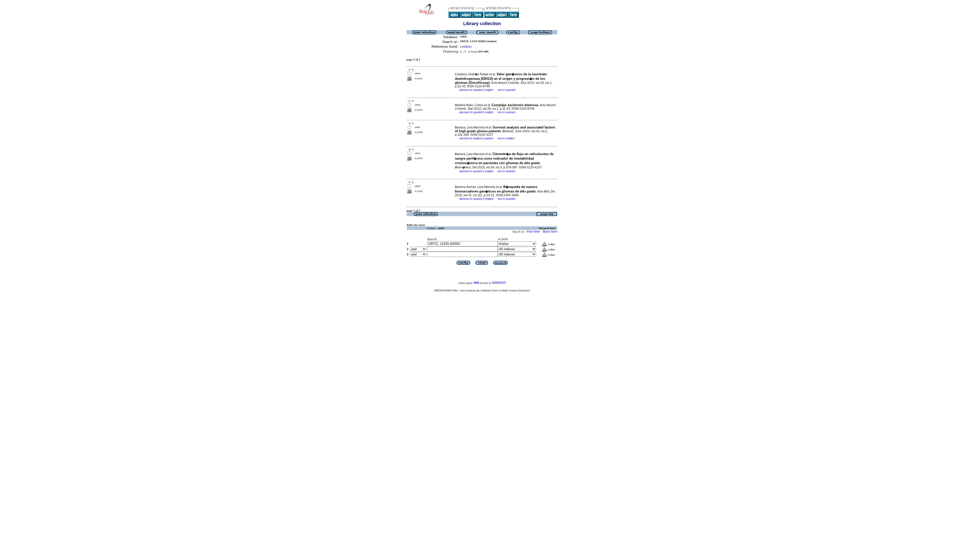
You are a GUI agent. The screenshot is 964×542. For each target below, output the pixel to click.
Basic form (550, 231)
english (489, 89)
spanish (488, 138)
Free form (533, 231)
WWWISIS (499, 283)
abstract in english (470, 138)
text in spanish (506, 89)
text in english (506, 138)
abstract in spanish (471, 89)
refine (467, 46)
